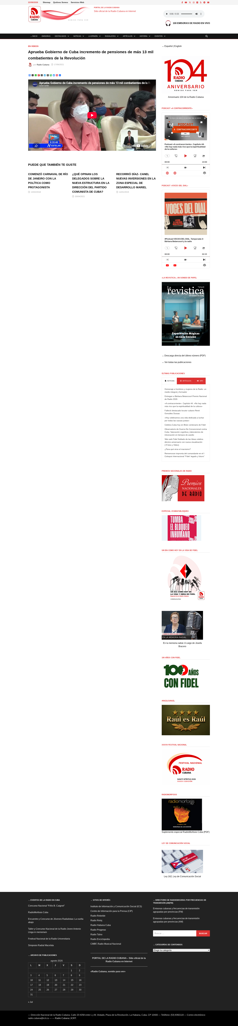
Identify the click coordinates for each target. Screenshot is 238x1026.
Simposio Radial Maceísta (41, 945)
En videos (33, 46)
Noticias (77, 36)
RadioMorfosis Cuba (38, 912)
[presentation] (169, 381)
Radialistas (110, 36)
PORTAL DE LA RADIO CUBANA (107, 8)
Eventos (159, 36)
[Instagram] (194, 2)
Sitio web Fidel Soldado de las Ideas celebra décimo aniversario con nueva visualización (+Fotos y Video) (184, 442)
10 (31, 980)
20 (56, 985)
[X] (190, 2)
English (178, 46)
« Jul (30, 1002)
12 (48, 980)
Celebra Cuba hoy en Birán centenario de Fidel (185, 425)
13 (56, 980)
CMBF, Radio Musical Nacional (105, 944)
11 (39, 980)
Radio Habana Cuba (100, 925)
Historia (143, 36)
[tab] (169, 381)
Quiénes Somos (60, 2)
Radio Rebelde (97, 916)
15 (72, 980)
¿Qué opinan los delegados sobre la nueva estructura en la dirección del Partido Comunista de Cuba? (90, 183)
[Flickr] (197, 2)
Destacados (60, 36)
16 (80, 980)
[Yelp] (201, 2)
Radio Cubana (43, 64)
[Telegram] (205, 2)
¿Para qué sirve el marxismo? (178, 449)
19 (48, 985)
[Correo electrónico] (208, 2)
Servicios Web (77, 2)
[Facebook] (182, 2)
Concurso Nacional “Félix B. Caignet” (46, 906)
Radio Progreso (98, 930)
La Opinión (93, 36)
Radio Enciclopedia (100, 939)
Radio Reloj (96, 920)
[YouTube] (186, 2)
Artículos (127, 36)
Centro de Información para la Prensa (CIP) (111, 911)
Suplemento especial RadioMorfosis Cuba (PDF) (185, 832)
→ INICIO (33, 36)
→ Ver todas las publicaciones (176, 362)
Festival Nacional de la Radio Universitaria (49, 939)
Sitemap (46, 2)
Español (168, 46)
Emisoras (46, 36)
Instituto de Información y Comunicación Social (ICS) (116, 906)
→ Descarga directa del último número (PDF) (184, 355)
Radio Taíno (96, 934)
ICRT (73, 1018)
